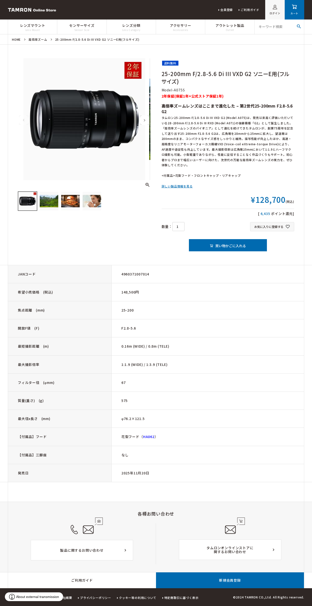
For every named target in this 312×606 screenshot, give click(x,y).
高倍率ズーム (38, 39)
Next (144, 120)
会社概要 (66, 598)
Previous (24, 120)
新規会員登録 (230, 580)
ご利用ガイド (250, 10)
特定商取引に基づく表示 (181, 598)
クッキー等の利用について (137, 598)
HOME (16, 39)
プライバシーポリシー (95, 598)
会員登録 (226, 10)
